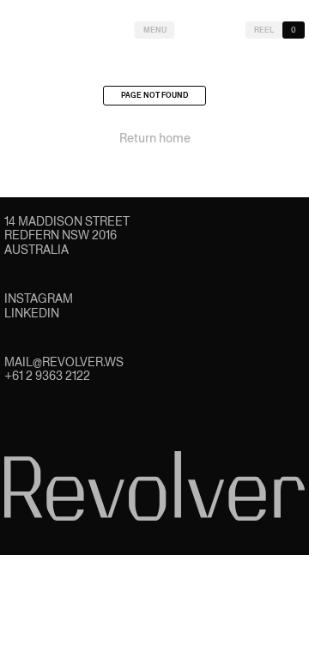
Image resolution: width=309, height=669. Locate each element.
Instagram (38, 298)
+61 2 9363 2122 (47, 375)
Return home (155, 138)
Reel (264, 30)
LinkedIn (31, 313)
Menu (155, 30)
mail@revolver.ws (64, 362)
